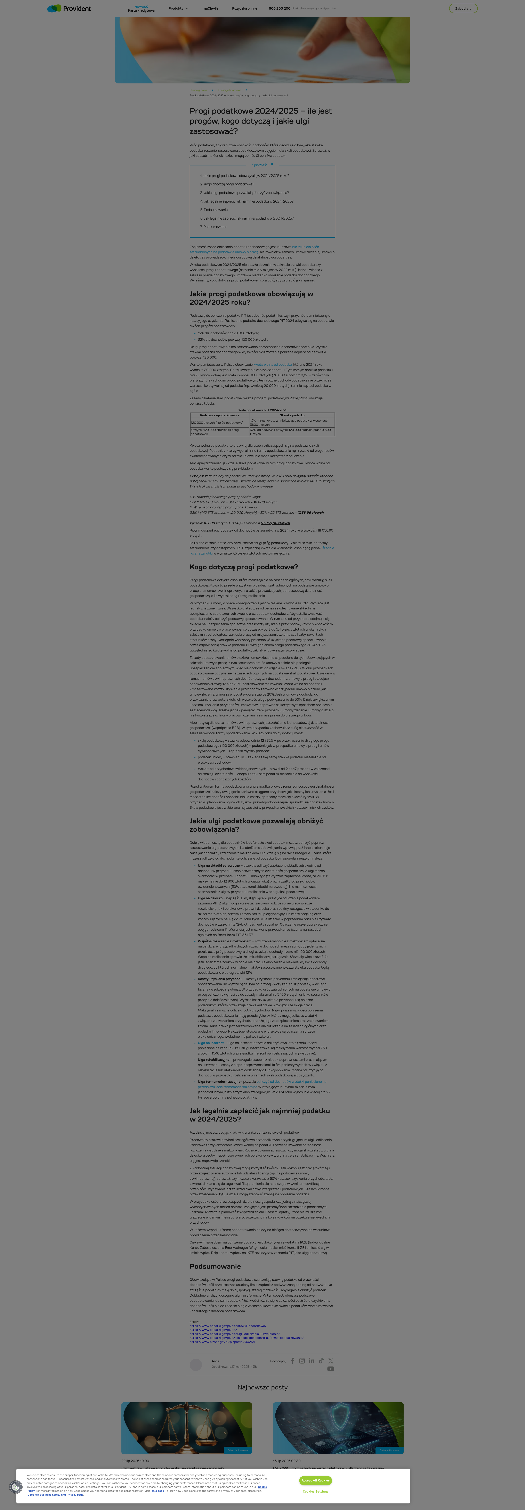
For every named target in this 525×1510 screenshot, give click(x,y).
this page (158, 1491)
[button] (15, 1487)
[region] (213, 1486)
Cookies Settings (316, 1492)
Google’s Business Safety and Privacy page (55, 1495)
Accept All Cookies (316, 1480)
